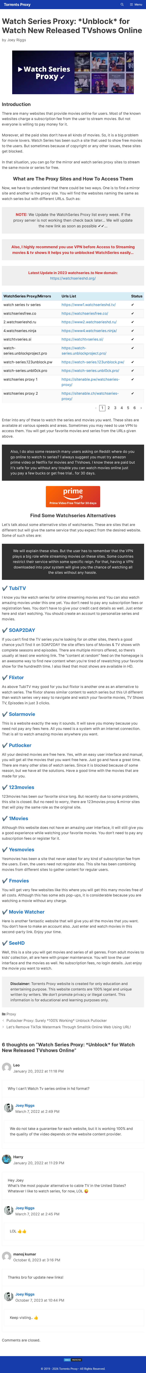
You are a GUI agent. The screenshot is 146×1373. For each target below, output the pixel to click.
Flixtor (16, 677)
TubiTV (17, 588)
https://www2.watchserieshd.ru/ (89, 322)
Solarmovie (22, 714)
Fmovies (19, 881)
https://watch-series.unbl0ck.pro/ (90, 370)
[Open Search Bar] (122, 4)
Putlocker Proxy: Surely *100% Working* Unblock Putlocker (56, 1020)
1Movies (18, 818)
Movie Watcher (26, 912)
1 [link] (102, 408)
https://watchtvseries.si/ (82, 339)
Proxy (11, 1014)
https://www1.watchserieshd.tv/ (89, 305)
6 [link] (134, 408)
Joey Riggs (25, 1105)
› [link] (141, 408)
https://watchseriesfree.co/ (85, 313)
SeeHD (17, 943)
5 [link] (128, 408)
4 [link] (122, 408)
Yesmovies (21, 849)
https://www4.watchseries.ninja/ (89, 331)
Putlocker (20, 745)
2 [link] (109, 408)
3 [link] (115, 408)
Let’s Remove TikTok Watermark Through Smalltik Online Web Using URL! (68, 1027)
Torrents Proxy (17, 4)
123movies (21, 787)
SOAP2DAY (22, 630)
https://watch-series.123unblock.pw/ (93, 362)
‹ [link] (96, 408)
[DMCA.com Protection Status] (73, 1361)
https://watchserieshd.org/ (73, 278)
